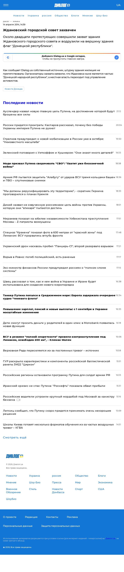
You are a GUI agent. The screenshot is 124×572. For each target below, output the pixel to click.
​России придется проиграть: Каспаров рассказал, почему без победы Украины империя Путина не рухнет (53, 127)
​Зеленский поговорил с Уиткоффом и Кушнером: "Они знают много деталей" (58, 152)
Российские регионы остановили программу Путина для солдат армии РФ (56, 375)
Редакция (31, 517)
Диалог (6, 21)
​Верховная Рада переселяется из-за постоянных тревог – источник (51, 350)
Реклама (72, 517)
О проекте (9, 517)
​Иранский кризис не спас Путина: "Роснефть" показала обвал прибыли (54, 385)
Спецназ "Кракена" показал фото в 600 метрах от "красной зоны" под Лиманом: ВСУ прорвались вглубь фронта (52, 234)
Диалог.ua (110, 538)
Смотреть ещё (15, 437)
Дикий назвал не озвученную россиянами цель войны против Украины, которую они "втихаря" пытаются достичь (54, 206)
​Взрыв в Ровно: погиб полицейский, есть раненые (39, 256)
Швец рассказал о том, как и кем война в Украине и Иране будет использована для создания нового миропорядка (49, 283)
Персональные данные (18, 526)
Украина (16, 21)
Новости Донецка (14, 89)
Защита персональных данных (60, 526)
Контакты (52, 517)
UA (118, 5)
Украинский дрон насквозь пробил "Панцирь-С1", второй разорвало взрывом (58, 246)
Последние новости (23, 103)
